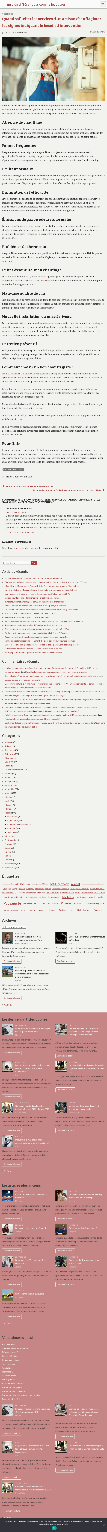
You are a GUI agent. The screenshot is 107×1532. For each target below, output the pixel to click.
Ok (54, 1528)
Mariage (8, 808)
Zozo (9, 32)
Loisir (7, 801)
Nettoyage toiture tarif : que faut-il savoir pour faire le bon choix (33, 652)
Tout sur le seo (8, 1364)
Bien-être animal (10, 888)
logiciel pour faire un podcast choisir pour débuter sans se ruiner (33, 597)
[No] (103, 1525)
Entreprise (9, 781)
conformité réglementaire (60, 889)
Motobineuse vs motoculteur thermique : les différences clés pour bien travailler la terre (44, 621)
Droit (7, 765)
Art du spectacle (59, 883)
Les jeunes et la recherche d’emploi (30, 1228)
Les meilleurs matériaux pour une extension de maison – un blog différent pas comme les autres (46, 691)
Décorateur (12, 816)
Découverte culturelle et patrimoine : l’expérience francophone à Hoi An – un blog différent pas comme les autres (54, 683)
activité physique (22, 884)
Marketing (68, 897)
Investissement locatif (13, 897)
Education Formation (14, 769)
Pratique (8, 844)
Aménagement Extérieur (40, 884)
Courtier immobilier (82, 889)
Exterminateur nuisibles (17, 824)
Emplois (8, 773)
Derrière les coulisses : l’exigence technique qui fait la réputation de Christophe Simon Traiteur (46, 582)
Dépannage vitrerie (52, 892)
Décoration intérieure (35, 892)
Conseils (73, 889)
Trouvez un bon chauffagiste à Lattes (20, 373)
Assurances (10, 750)
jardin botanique (31, 897)
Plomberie (68, 903)
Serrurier (36, 910)
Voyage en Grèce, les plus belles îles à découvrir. (30, 687)
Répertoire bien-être (11, 1399)
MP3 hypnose (8, 1379)
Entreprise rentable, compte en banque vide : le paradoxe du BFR (33, 578)
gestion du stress (99, 892)
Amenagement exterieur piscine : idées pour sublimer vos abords (33, 625)
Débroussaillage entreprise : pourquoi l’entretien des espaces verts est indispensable (42, 644)
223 (9, 1005)
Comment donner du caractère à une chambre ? (58, 711)
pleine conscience (53, 903)
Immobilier (10, 789)
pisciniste (27, 903)
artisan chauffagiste (13, 470)
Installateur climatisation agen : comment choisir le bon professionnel (35, 601)
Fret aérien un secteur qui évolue (29, 1293)
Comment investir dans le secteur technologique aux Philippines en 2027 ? (37, 594)
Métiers (8, 812)
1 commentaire (98, 32)
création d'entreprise (97, 889)
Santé (7, 848)
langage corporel (53, 897)
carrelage (22, 889)
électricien (98, 910)
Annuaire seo (8, 1367)
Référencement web (11, 1360)
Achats (8, 742)
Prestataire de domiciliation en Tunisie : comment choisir (30, 613)
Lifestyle (8, 797)
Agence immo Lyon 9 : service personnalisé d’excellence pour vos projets (37, 637)
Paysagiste (12, 903)
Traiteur (62, 910)
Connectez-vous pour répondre (20, 533)
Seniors (8, 855)
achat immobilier (8, 884)
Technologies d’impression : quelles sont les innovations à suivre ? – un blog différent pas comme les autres (52, 676)
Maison (8, 805)
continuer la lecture (12, 1433)
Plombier (8, 14)
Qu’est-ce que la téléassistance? (83, 1228)
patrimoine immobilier (96, 897)
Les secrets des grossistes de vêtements (22, 680)
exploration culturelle (67, 892)
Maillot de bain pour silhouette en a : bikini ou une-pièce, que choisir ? (35, 605)
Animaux (9, 746)
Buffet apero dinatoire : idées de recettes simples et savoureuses (33, 648)
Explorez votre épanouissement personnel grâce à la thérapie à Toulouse (37, 633)
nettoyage (82, 897)
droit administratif (8, 892)
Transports (10, 867)
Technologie (10, 863)
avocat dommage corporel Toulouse (93, 884)
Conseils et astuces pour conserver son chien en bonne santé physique (56, 672)
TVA (71, 910)
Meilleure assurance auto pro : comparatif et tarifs (27, 617)
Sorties (8, 859)
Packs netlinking (9, 1356)
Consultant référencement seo (15, 1348)
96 (8, 1171)
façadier (77, 892)
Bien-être (9, 758)
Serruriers (11, 832)
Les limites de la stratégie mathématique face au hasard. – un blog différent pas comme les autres (47, 723)
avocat (75, 884)
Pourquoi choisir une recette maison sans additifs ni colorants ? (32, 719)
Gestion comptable (87, 892)
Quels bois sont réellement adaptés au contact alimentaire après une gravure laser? (41, 609)
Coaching (9, 761)
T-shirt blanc (51, 910)
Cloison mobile (39, 889)
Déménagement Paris (11, 1352)
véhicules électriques (83, 910)
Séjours (8, 851)
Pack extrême (8, 1344)
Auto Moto (10, 754)
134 (9, 1518)
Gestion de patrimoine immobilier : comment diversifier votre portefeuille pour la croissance (32, 973)
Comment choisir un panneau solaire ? (34, 703)
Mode (7, 836)
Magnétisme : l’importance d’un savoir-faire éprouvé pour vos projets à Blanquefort (42, 586)
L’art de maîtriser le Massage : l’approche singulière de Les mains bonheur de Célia (41, 590)
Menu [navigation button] (102, 4)
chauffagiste (30, 889)
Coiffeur (48, 889)
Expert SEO (12, 820)
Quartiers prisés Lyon (11, 910)
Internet (8, 793)
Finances (9, 785)
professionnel (47, 280)
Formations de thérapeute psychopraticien (21, 1395)
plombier (80, 903)
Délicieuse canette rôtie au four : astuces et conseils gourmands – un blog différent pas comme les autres (51, 715)
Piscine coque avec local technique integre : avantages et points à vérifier (37, 629)
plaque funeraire (39, 903)
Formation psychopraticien (14, 1391)
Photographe (10, 840)
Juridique (42, 897)
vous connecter (21, 548)
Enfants (8, 777)
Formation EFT (9, 1371)
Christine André (9, 1375)
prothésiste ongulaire (94, 903)
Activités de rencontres (12, 1383)
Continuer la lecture (12, 961)
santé (23, 910)
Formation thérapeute (12, 1387)
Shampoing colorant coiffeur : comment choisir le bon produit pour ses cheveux (40, 640)
